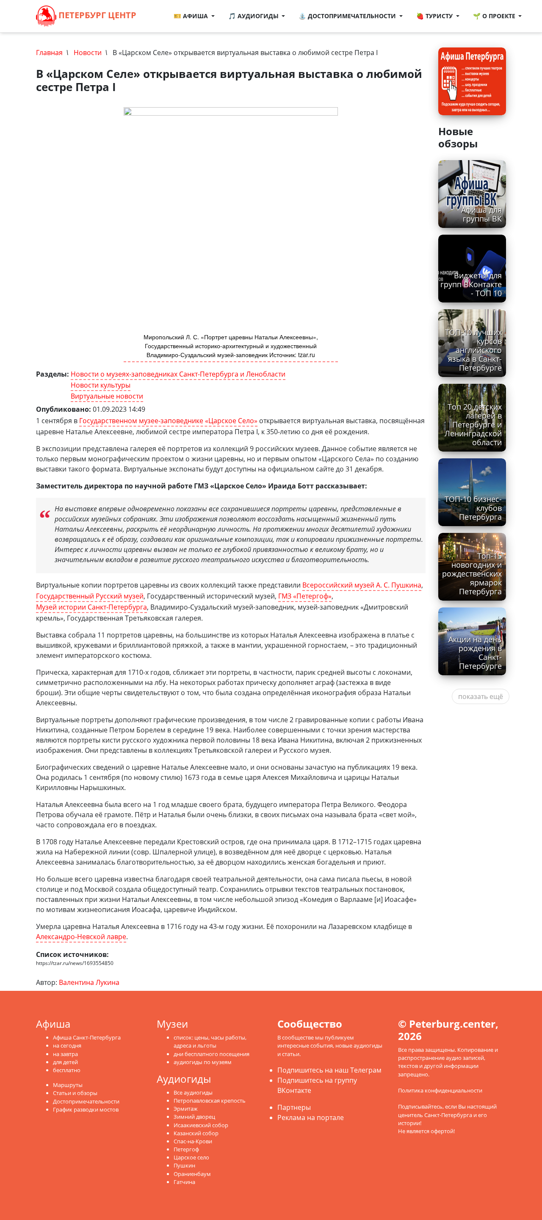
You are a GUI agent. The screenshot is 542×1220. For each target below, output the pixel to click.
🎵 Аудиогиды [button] (254, 16)
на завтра (65, 1054)
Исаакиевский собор (201, 1125)
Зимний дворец (194, 1116)
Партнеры (294, 1107)
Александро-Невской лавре (81, 936)
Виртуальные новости (107, 396)
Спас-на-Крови (193, 1141)
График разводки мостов (86, 1109)
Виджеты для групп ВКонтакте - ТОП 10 (471, 284)
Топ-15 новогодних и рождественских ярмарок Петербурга (472, 573)
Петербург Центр (96, 15)
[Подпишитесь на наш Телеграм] (162, 11)
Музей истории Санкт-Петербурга (91, 607)
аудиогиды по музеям (203, 1062)
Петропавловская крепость (210, 1100)
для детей (65, 1062)
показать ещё (480, 696)
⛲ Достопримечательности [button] (348, 16)
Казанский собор (196, 1133)
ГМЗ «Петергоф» (305, 596)
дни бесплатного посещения (211, 1054)
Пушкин (184, 1165)
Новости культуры (100, 385)
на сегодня (67, 1045)
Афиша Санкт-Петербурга (87, 1037)
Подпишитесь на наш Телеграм (329, 1070)
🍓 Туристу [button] (435, 16)
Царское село (191, 1157)
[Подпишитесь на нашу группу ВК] (159, 21)
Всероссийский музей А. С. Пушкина (361, 585)
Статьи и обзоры (75, 1093)
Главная (49, 52)
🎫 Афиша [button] (192, 16)
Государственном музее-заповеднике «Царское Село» (168, 420)
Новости (88, 52)
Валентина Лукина (89, 982)
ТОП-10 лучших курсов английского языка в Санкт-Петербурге (473, 350)
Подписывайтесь (420, 1106)
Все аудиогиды (193, 1092)
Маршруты (68, 1085)
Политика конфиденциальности (440, 1090)
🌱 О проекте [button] (495, 16)
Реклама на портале (310, 1117)
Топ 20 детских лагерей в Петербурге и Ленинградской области (473, 424)
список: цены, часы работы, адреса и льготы (210, 1041)
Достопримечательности (86, 1101)
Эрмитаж (186, 1108)
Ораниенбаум (192, 1174)
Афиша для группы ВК (481, 214)
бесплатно (66, 1070)
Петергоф (186, 1149)
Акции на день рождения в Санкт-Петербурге (475, 652)
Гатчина (184, 1182)
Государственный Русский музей (90, 596)
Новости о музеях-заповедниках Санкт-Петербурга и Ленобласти (178, 374)
